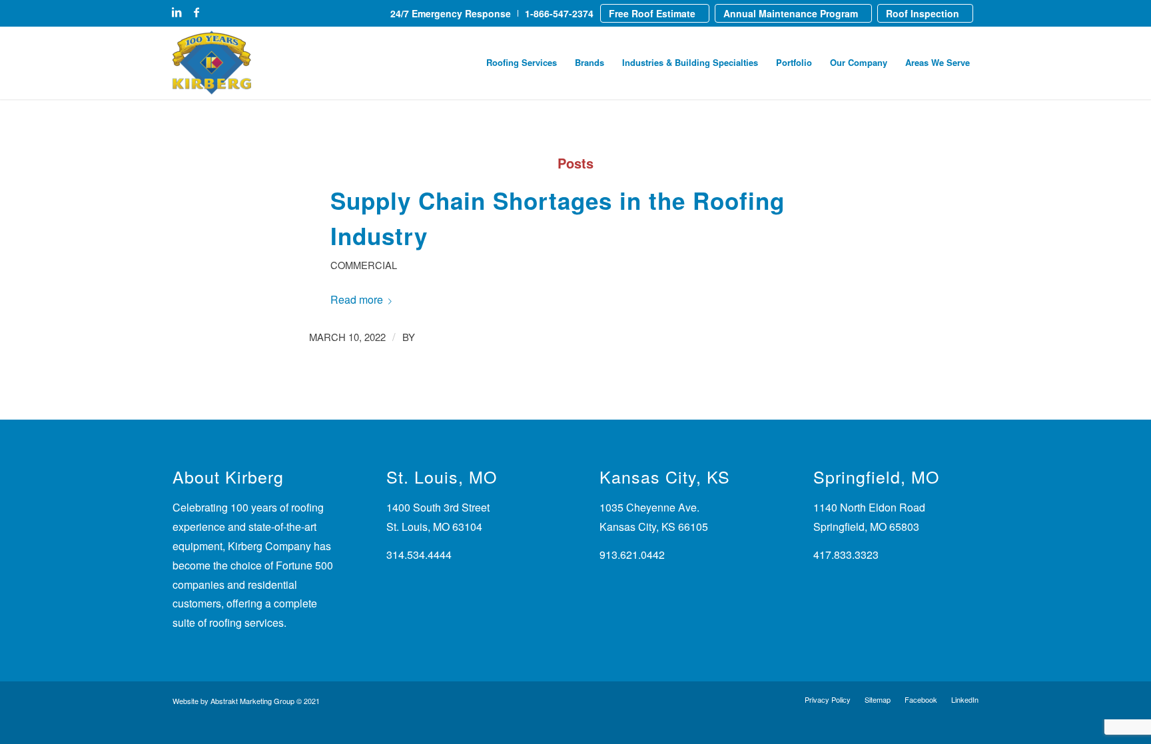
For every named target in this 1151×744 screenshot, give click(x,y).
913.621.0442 (632, 554)
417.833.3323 (846, 554)
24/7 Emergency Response (450, 13)
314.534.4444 (419, 554)
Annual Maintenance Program (790, 13)
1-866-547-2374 (559, 13)
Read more (356, 299)
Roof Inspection (922, 13)
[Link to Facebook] (196, 12)
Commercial (363, 265)
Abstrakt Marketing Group (252, 700)
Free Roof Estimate (652, 13)
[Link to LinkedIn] (177, 12)
